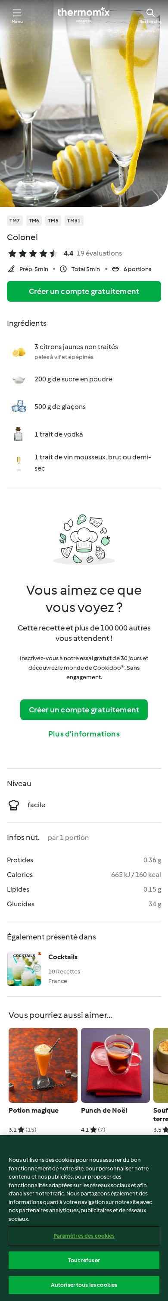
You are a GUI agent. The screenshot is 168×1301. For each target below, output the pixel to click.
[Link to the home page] (84, 15)
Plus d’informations (84, 734)
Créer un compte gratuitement (84, 291)
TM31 (74, 221)
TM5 (53, 221)
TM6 (34, 221)
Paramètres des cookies (84, 1235)
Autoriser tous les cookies (84, 1285)
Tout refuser (84, 1260)
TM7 (14, 221)
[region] (84, 1218)
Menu (17, 21)
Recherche (150, 21)
